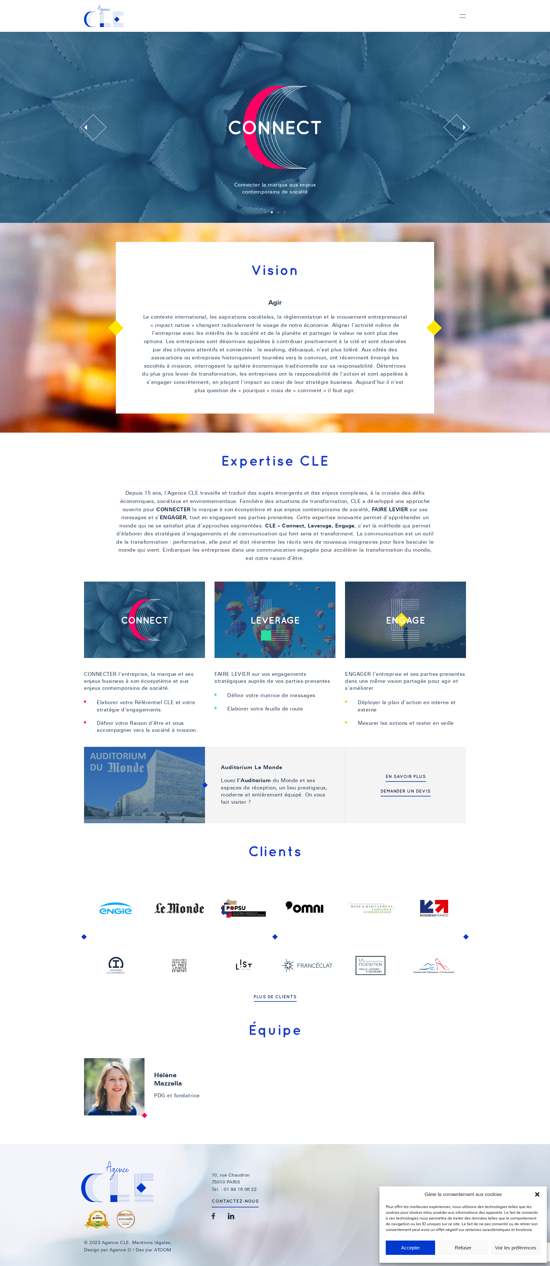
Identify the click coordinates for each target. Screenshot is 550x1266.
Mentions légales (151, 1242)
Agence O (120, 1249)
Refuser (463, 1247)
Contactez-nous (235, 1201)
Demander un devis (406, 791)
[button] (537, 1194)
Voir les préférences (515, 1247)
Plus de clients (275, 996)
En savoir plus (406, 776)
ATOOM (163, 1249)
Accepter (410, 1247)
